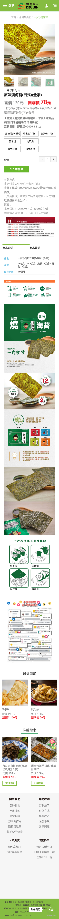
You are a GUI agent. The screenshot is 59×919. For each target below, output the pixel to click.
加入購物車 (16, 169)
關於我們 (14, 799)
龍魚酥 (35, 709)
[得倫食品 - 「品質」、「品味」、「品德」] (28, 6)
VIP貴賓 (15, 840)
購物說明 (44, 799)
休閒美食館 (25, 17)
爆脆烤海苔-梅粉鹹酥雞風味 (43, 767)
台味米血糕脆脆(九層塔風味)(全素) (14, 767)
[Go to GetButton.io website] (51, 916)
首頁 (13, 17)
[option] (15, 699)
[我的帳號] (46, 6)
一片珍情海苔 (41, 17)
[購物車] (55, 5)
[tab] (16, 248)
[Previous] (9, 49)
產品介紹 (7, 247)
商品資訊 (35, 247)
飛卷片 (6, 709)
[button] (12, 133)
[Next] (50, 49)
